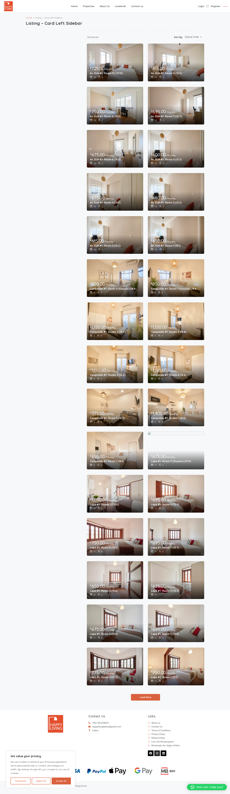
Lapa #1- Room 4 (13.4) (104, 634)
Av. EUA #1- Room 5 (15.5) (166, 159)
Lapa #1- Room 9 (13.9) (165, 504)
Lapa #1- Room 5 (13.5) (165, 590)
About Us (105, 6)
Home (74, 6)
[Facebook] (150, 753)
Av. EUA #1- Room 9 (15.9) (166, 73)
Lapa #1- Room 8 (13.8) (104, 547)
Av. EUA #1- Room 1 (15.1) (165, 245)
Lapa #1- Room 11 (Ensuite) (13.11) (171, 461)
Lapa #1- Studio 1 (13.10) (104, 504)
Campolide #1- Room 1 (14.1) (106, 461)
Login (201, 6)
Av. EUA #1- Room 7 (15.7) (166, 116)
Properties (88, 6)
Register (215, 6)
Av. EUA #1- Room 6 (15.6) (105, 159)
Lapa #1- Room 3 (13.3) (165, 634)
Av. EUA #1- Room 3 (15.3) (166, 202)
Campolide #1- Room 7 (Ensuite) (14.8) (173, 288)
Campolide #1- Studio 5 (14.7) (107, 331)
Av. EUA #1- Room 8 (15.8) (105, 116)
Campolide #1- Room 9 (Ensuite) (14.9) (112, 288)
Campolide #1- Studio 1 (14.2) (168, 418)
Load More (145, 697)
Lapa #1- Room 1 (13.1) (164, 677)
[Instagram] (157, 753)
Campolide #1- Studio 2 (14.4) (168, 375)
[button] (207, 787)
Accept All (61, 781)
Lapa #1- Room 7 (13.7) (165, 547)
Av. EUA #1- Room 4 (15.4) (105, 202)
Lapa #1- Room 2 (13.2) (104, 677)
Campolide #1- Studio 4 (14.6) (168, 331)
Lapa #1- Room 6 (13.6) (104, 590)
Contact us (137, 6)
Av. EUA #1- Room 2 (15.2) (105, 245)
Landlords (120, 6)
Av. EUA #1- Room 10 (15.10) (106, 73)
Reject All (41, 781)
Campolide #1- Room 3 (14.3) (107, 418)
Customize (20, 781)
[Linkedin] (163, 753)
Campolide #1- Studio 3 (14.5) (107, 375)
